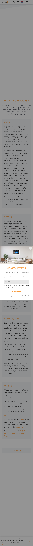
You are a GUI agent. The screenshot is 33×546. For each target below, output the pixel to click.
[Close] (30, 248)
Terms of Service (22, 285)
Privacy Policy (9, 287)
